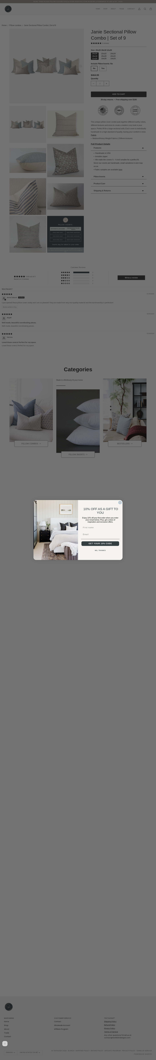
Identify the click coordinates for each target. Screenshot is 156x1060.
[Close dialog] (120, 502)
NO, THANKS (100, 550)
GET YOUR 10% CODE (100, 544)
